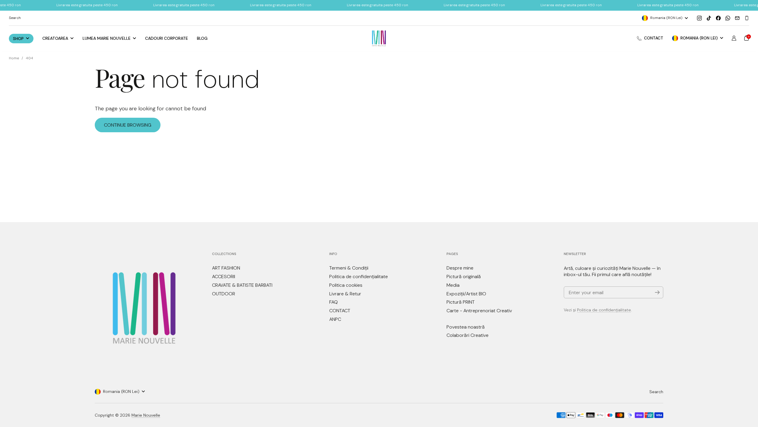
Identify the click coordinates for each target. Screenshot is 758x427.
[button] (746, 38)
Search (656, 391)
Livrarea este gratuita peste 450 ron (87, 5)
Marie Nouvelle (145, 415)
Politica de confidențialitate (604, 310)
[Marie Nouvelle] (379, 38)
